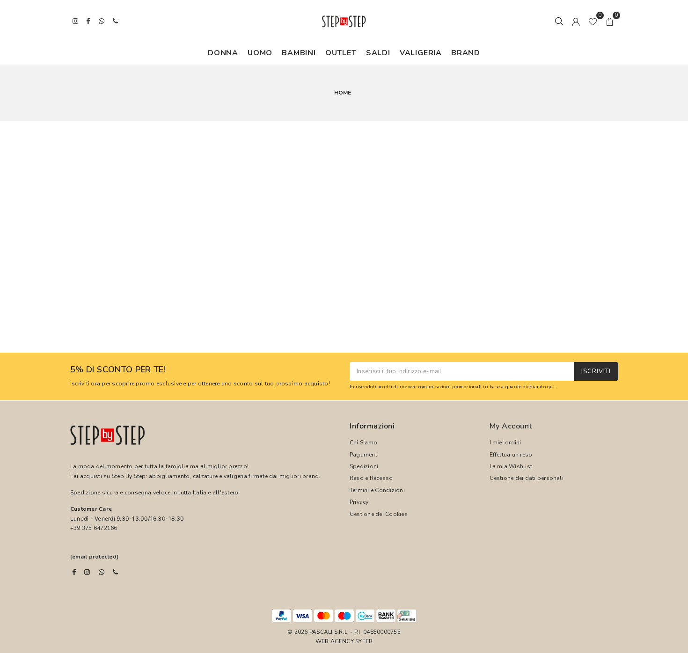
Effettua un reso (511, 454)
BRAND (465, 53)
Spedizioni (364, 466)
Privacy (359, 502)
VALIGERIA (421, 53)
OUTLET (341, 53)
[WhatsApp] (101, 572)
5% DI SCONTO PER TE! (118, 370)
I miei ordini (505, 442)
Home (342, 92)
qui (551, 386)
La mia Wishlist (511, 466)
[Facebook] (74, 572)
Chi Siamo (363, 442)
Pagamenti (364, 454)
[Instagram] (87, 572)
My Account (511, 426)
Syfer (364, 641)
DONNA (223, 53)
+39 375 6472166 (93, 528)
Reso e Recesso (371, 478)
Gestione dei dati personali (527, 478)
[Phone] (115, 572)
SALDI (378, 53)
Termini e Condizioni (377, 490)
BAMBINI (299, 53)
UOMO (260, 53)
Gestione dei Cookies (379, 514)
